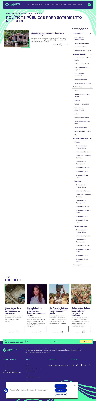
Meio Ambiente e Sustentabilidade (79, 38)
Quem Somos (7, 365)
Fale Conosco (7, 368)
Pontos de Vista (46, 4)
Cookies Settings (61, 394)
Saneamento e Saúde (80, 47)
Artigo (76, 90)
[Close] (74, 385)
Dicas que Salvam (78, 33)
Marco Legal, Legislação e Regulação (81, 69)
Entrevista (77, 100)
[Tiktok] (81, 365)
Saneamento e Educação (81, 43)
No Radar (77, 142)
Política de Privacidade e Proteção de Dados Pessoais (12, 371)
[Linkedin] (89, 365)
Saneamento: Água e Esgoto (82, 50)
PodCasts (79, 4)
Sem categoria (77, 265)
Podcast (76, 114)
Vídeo (76, 135)
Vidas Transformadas (80, 226)
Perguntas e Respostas (61, 4)
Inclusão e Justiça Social (81, 64)
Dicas (53, 4)
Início (27, 4)
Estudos (69, 4)
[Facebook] (77, 365)
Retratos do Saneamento (36, 4)
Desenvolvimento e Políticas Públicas (82, 59)
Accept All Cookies (60, 386)
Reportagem (78, 181)
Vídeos (74, 4)
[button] (5, 390)
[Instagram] (73, 365)
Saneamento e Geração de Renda (82, 122)
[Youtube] (85, 365)
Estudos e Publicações (79, 54)
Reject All (60, 390)
